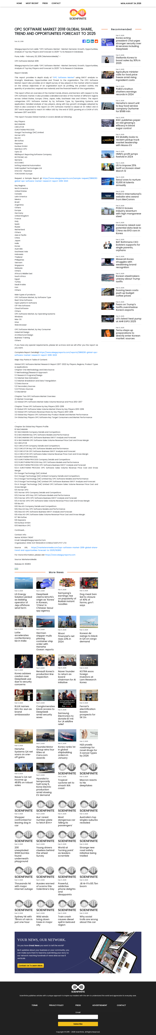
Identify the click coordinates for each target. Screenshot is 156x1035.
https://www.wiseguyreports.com (60, 555)
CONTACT (56, 3)
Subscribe (78, 1024)
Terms (35, 1005)
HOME (19, 3)
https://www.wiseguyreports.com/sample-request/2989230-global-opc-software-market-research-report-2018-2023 (56, 179)
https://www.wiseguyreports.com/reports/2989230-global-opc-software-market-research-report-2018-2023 (56, 353)
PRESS (45, 3)
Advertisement (99, 1005)
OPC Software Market (63, 77)
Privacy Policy (56, 1005)
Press (78, 1005)
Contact (121, 1005)
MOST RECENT (32, 3)
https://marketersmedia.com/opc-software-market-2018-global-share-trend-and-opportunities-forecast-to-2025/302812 (56, 549)
